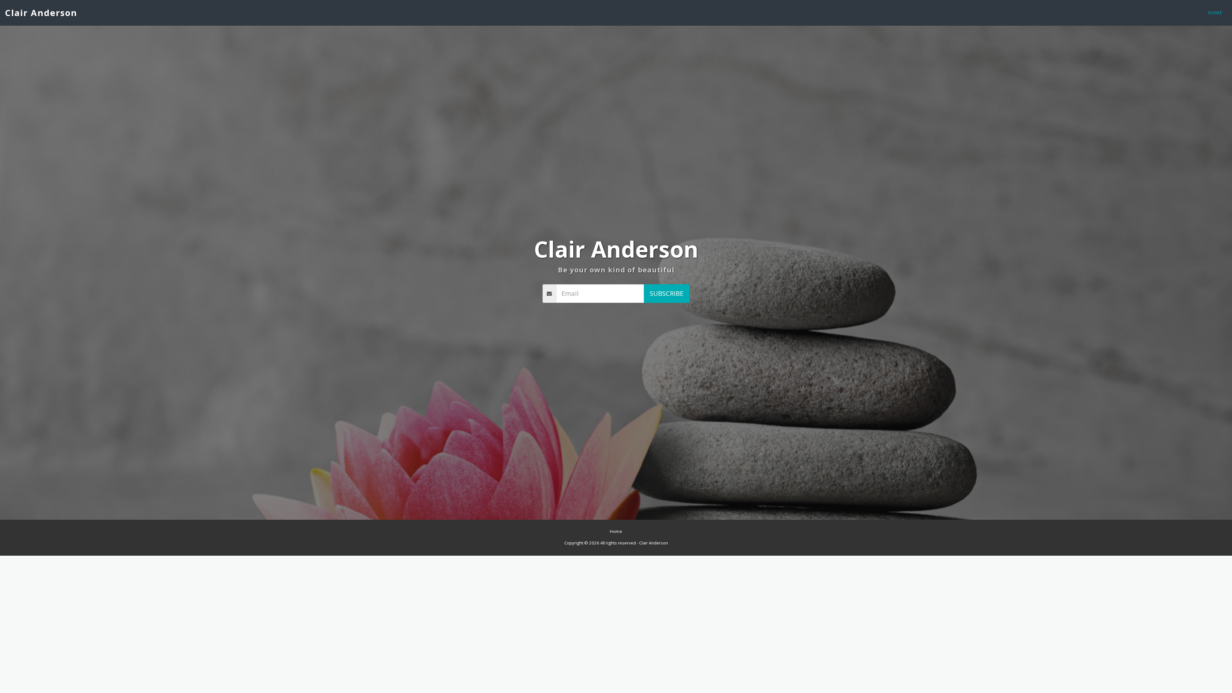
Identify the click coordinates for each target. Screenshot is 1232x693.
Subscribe (666, 293)
